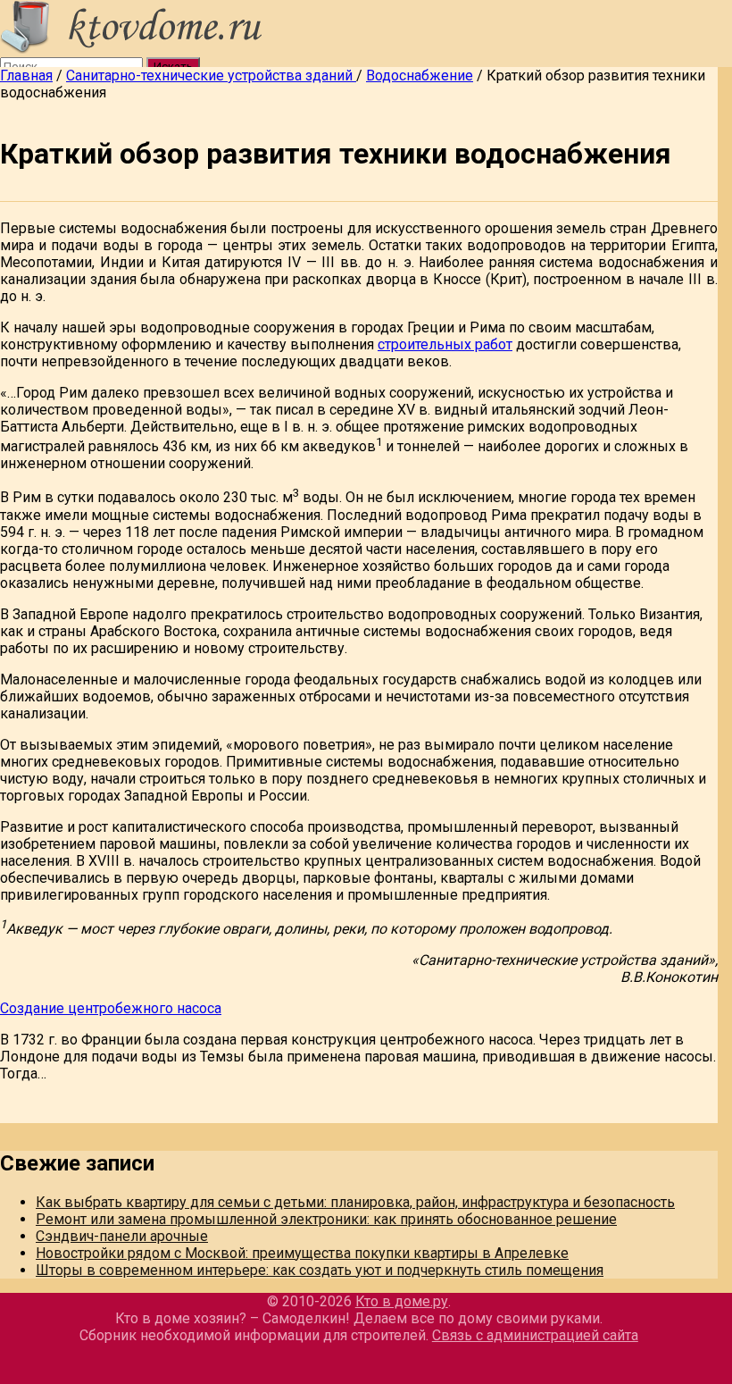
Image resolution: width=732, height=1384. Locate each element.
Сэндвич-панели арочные (122, 1236)
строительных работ (445, 344)
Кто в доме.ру (401, 1301)
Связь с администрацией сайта (535, 1335)
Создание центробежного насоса (110, 1008)
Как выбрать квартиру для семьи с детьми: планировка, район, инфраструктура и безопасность (355, 1202)
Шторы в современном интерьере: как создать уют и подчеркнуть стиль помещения (319, 1270)
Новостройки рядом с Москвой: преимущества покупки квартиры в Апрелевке (302, 1253)
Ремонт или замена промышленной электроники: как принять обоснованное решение (326, 1219)
